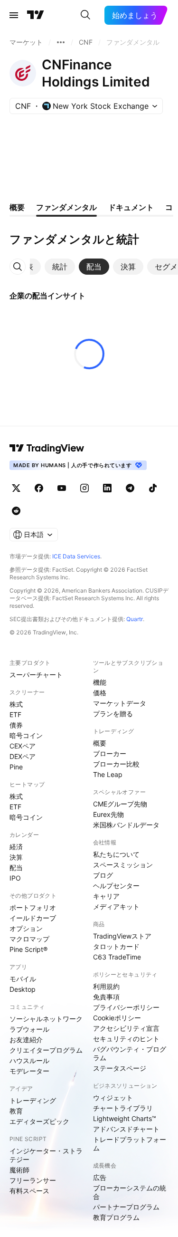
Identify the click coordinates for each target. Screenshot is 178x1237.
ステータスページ (119, 1068)
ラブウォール (29, 1029)
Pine (16, 767)
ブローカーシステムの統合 (129, 1192)
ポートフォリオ (32, 907)
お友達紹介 (26, 1040)
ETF (15, 714)
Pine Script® (28, 949)
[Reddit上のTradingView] (16, 511)
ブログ (103, 875)
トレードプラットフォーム (129, 1143)
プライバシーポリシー (126, 1007)
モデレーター (29, 1071)
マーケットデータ (119, 703)
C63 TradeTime (117, 957)
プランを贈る (113, 714)
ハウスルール (29, 1060)
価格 (99, 693)
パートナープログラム (126, 1207)
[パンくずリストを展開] (60, 42)
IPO (15, 878)
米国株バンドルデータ (126, 825)
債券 (16, 725)
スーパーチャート (36, 675)
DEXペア (22, 756)
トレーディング (32, 1100)
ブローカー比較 (116, 764)
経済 (16, 847)
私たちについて (116, 854)
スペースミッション (123, 865)
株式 (16, 704)
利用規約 (106, 986)
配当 (16, 867)
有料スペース (29, 1191)
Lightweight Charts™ (124, 1118)
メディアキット (116, 906)
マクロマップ (29, 939)
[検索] (85, 15)
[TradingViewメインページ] (46, 448)
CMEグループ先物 (120, 804)
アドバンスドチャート (126, 1129)
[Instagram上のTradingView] (84, 488)
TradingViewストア (122, 936)
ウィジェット (113, 1097)
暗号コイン (26, 735)
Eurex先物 (108, 814)
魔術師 (19, 1170)
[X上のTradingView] (16, 488)
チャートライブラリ (123, 1108)
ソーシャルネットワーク (46, 1019)
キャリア (106, 896)
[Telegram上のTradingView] (130, 488)
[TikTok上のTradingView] (152, 488)
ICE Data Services (76, 556)
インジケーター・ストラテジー (46, 1155)
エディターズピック (39, 1121)
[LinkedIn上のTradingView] (107, 488)
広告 (99, 1177)
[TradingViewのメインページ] (35, 15)
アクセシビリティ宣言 (126, 1028)
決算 (16, 857)
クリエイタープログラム (46, 1050)
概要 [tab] (17, 207)
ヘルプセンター (116, 886)
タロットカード (116, 946)
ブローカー (109, 753)
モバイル (22, 979)
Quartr (134, 619)
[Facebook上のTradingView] (39, 488)
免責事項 (106, 997)
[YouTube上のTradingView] (61, 488)
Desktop (22, 989)
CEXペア (22, 746)
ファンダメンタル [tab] (66, 207)
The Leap (107, 774)
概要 (99, 743)
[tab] (60, 267)
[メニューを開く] (13, 15)
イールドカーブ (32, 918)
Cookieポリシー (117, 1018)
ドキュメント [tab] (131, 207)
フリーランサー (32, 1180)
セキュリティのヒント (126, 1039)
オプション (26, 928)
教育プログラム (116, 1217)
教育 (16, 1111)
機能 (99, 682)
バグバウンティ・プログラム (129, 1053)
